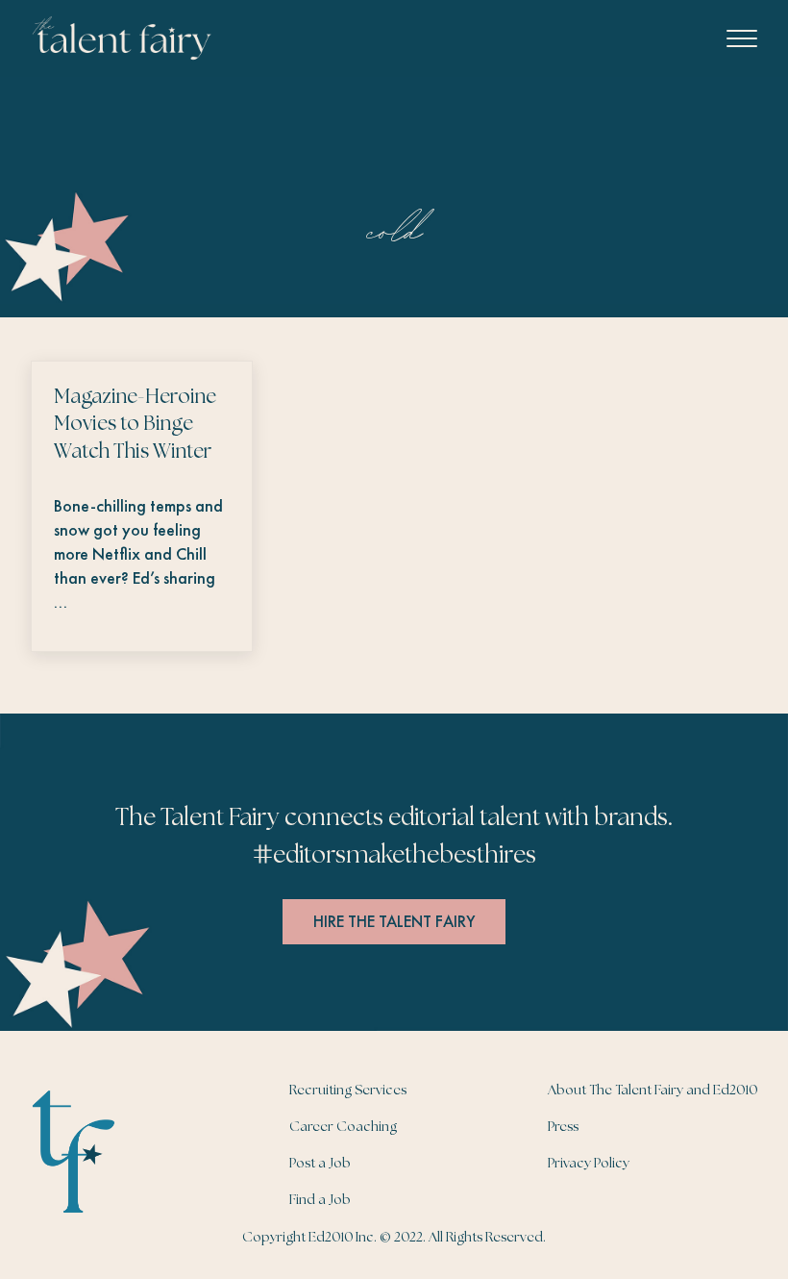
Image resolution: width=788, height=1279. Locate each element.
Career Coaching (343, 1127)
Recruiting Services (347, 1090)
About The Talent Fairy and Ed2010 (652, 1090)
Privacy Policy (588, 1163)
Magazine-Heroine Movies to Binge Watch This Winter (135, 425)
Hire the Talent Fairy (394, 921)
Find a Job (320, 1200)
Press (563, 1127)
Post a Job (320, 1163)
